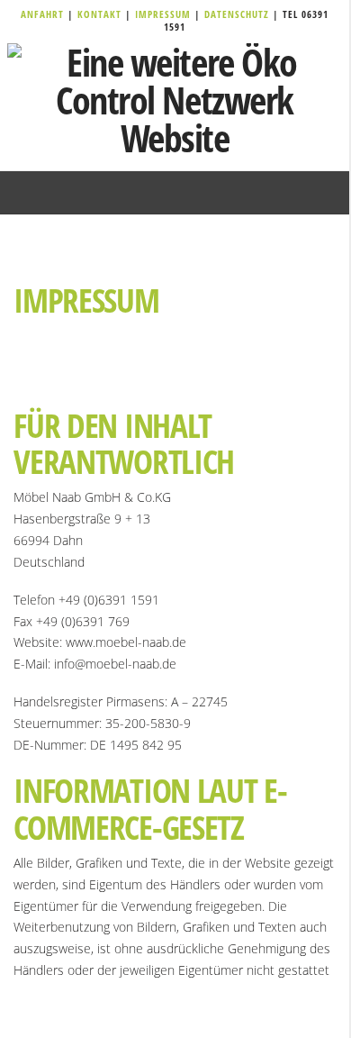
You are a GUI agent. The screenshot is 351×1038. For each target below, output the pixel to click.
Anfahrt (44, 14)
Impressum (164, 14)
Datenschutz (236, 14)
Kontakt (101, 14)
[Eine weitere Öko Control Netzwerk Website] (174, 100)
